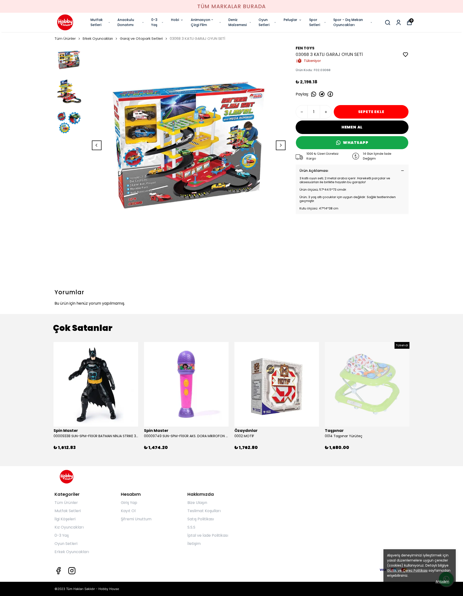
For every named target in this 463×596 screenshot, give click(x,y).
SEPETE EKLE (371, 111)
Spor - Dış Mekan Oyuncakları (348, 22)
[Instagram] (72, 571)
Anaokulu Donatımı (125, 22)
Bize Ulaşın (197, 502)
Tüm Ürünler (65, 38)
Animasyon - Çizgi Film (202, 22)
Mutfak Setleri (96, 22)
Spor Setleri (314, 22)
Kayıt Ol (128, 511)
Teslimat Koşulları (204, 511)
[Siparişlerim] (398, 23)
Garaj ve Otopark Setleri (141, 38)
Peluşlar (290, 19)
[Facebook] (58, 571)
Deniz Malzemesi (237, 22)
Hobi (175, 19)
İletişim (194, 543)
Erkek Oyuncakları (98, 38)
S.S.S (191, 527)
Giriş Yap (129, 502)
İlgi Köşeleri (64, 519)
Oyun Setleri (264, 22)
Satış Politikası (200, 519)
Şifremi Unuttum (136, 519)
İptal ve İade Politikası (207, 535)
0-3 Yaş (154, 22)
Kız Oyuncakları (69, 527)
